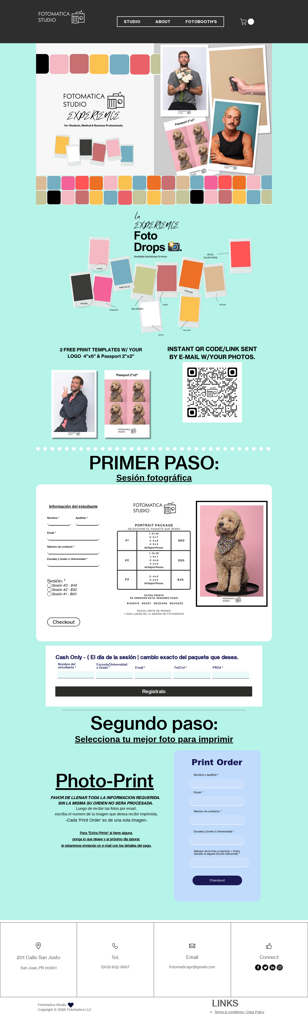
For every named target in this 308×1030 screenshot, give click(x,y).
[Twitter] (265, 967)
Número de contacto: (207, 811)
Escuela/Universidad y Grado (111, 666)
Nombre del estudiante (66, 666)
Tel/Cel (179, 667)
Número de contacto (60, 546)
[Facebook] (258, 967)
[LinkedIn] (273, 967)
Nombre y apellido (205, 775)
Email (50, 533)
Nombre (52, 518)
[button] (248, 21)
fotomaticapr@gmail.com (192, 966)
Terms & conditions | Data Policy (239, 1012)
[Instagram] (280, 967)
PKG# (217, 667)
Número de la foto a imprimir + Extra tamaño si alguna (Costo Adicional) (217, 852)
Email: (197, 792)
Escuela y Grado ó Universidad (66, 559)
